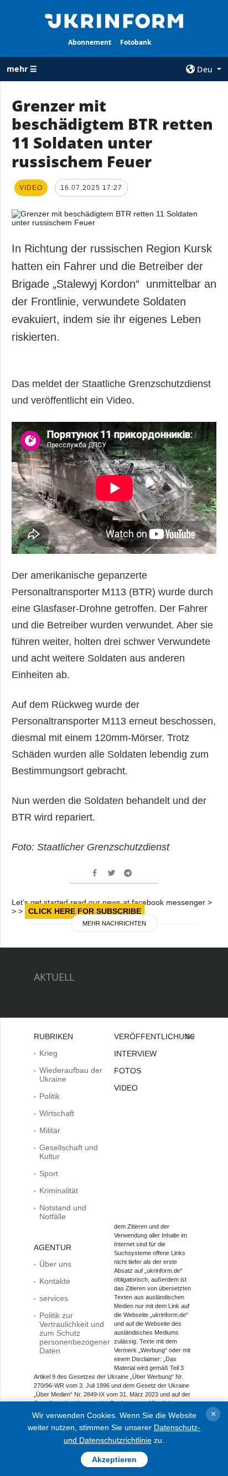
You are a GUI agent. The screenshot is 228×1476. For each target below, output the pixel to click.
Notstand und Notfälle (62, 1212)
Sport (48, 1173)
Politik (49, 1096)
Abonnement (89, 42)
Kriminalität (58, 1190)
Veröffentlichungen (160, 1036)
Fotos (127, 1070)
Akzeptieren (114, 1459)
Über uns (55, 1264)
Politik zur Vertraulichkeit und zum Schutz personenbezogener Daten (74, 1333)
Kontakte (54, 1281)
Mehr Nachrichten (114, 923)
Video (126, 1087)
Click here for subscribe (84, 911)
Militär (49, 1130)
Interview (135, 1053)
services (53, 1298)
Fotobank (135, 42)
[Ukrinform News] (114, 20)
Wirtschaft (56, 1113)
